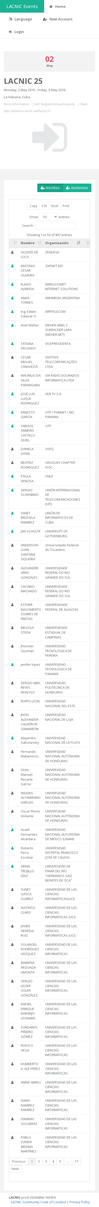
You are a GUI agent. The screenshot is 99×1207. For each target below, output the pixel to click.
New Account (60, 19)
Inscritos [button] (52, 187)
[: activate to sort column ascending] (14, 243)
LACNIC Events (22, 6)
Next (15, 1168)
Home (59, 6)
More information (16, 104)
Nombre (28, 243)
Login (18, 31)
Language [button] (22, 19)
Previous (19, 1161)
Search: (28, 225)
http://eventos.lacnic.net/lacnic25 (27, 111)
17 (76, 1161)
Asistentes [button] (79, 187)
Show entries (49, 217)
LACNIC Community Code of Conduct (38, 1202)
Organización (57, 243)
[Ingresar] (49, 137)
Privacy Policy (79, 1202)
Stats (83, 104)
